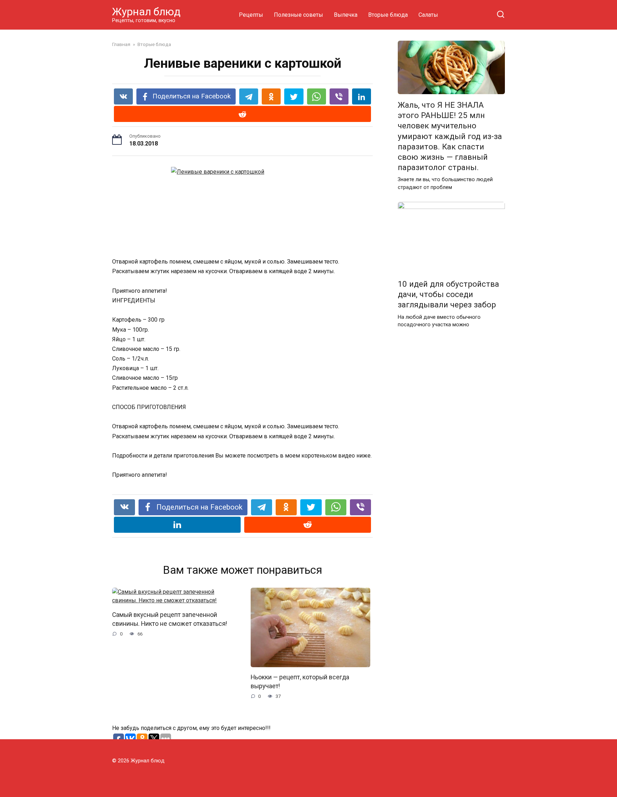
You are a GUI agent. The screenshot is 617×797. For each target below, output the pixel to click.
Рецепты (251, 14)
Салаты (428, 14)
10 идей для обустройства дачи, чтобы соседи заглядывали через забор (448, 294)
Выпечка (345, 14)
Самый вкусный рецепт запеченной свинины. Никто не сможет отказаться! (169, 619)
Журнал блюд (146, 11)
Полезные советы (298, 14)
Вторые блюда (388, 14)
